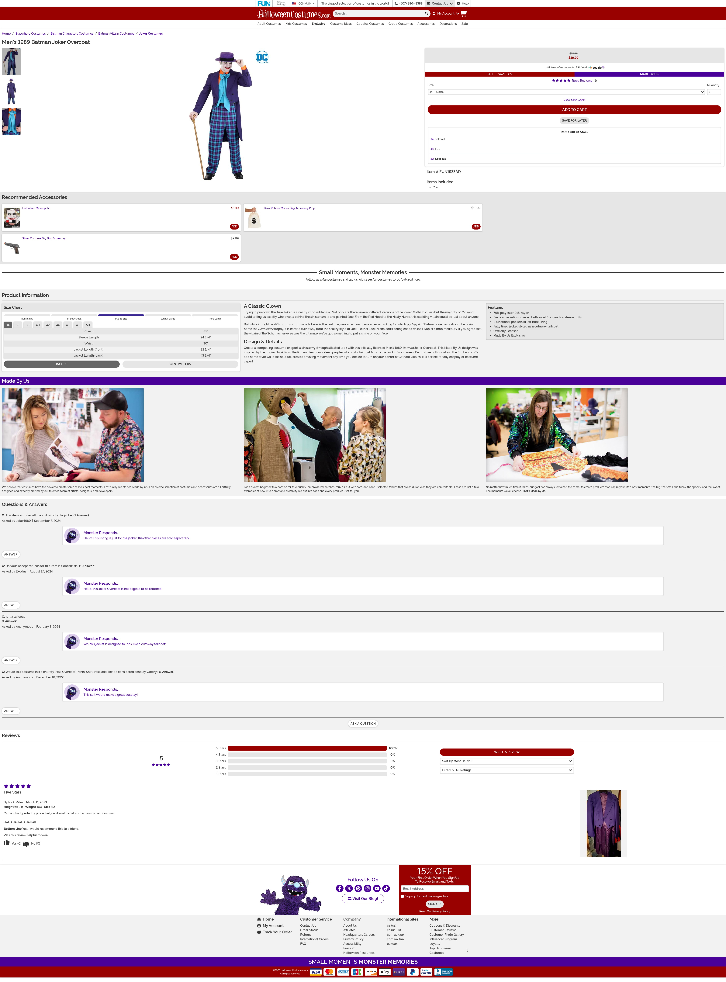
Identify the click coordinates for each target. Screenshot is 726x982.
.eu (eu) (391, 944)
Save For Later (574, 120)
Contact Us (440, 3)
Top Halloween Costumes (440, 950)
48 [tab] (78, 325)
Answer (11, 554)
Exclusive (319, 24)
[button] (445, 13)
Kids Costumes (296, 24)
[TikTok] (386, 888)
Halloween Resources (359, 953)
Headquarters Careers (359, 934)
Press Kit (349, 948)
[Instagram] (367, 888)
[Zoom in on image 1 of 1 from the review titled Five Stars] (603, 823)
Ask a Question (363, 723)
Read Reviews (582, 80)
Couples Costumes (370, 24)
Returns (305, 934)
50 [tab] (88, 325)
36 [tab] (17, 325)
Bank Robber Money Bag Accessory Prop (289, 208)
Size (431, 85)
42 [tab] (48, 325)
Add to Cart (574, 109)
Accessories (426, 24)
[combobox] (378, 13)
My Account (273, 925)
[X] (349, 888)
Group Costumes (401, 24)
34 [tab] (7, 325)
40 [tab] (38, 325)
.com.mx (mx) (395, 939)
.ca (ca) (391, 925)
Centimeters (180, 364)
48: (432, 148)
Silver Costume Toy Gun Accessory (44, 238)
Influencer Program (443, 939)
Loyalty (435, 944)
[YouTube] (377, 888)
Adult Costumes (269, 24)
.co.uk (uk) (393, 930)
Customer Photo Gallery (447, 934)
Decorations (448, 24)
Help (465, 3)
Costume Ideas (341, 24)
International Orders (314, 939)
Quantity (713, 85)
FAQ (303, 944)
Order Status (309, 930)
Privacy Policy (353, 939)
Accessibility (352, 944)
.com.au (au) (395, 934)
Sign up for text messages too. (426, 896)
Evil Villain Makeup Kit (36, 208)
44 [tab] (58, 325)
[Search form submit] (426, 13)
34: (432, 139)
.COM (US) (304, 3)
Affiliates (349, 930)
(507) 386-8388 (411, 3)
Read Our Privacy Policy (434, 911)
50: (432, 158)
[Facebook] (340, 888)
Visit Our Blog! (364, 898)
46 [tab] (68, 325)
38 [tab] (27, 325)
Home (268, 919)
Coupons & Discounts (445, 925)
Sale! (465, 24)
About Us (350, 925)
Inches (61, 364)
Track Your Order (277, 932)
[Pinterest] (358, 888)
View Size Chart (574, 100)
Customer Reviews (443, 930)
